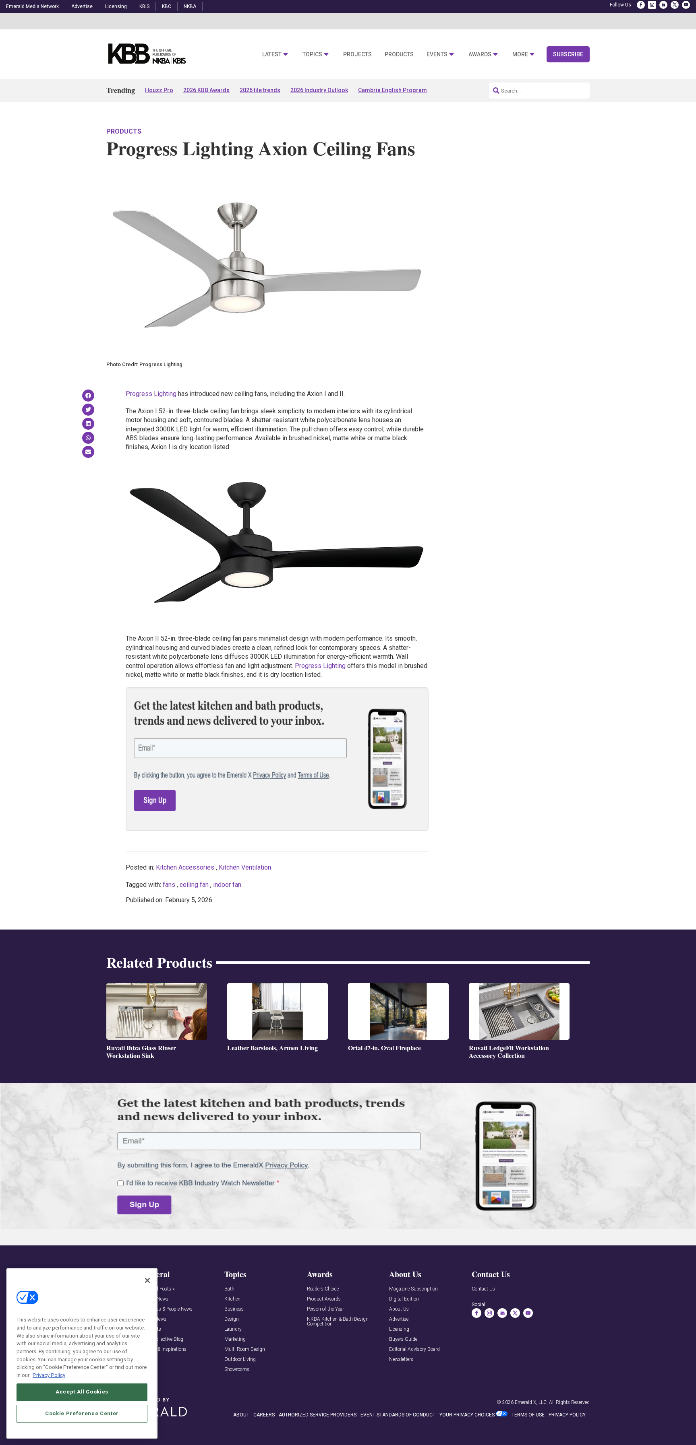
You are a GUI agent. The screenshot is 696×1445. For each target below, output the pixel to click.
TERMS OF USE (528, 1415)
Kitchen (232, 1299)
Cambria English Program (392, 90)
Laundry (233, 1329)
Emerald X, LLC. (531, 1402)
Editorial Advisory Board (414, 1349)
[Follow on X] (675, 5)
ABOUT (241, 1415)
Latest (272, 55)
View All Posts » (158, 1289)
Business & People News (167, 1309)
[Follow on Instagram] (652, 5)
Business (234, 1309)
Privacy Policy (49, 1375)
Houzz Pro (159, 90)
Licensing (116, 6)
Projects (357, 55)
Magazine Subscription (413, 1289)
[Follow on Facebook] (641, 5)
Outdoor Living (240, 1359)
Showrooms (236, 1369)
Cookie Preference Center (82, 1413)
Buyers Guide (403, 1339)
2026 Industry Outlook (319, 90)
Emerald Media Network (32, 6)
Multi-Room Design (244, 1349)
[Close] (147, 1280)
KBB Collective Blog (162, 1339)
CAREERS (264, 1415)
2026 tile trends (260, 90)
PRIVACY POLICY (567, 1415)
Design (231, 1319)
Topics (312, 55)
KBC (166, 6)
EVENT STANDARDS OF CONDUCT (397, 1415)
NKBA (190, 6)
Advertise (82, 6)
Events (437, 55)
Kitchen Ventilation (245, 867)
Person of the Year (325, 1309)
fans (169, 884)
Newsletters (401, 1359)
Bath (229, 1289)
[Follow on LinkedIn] (663, 5)
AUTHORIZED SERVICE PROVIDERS (317, 1415)
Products (399, 55)
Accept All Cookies (82, 1392)
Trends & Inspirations (164, 1349)
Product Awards (324, 1299)
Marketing (235, 1339)
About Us (399, 1309)
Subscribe (568, 54)
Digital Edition (404, 1299)
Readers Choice (323, 1289)
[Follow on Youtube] (686, 5)
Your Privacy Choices (467, 1415)
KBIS (144, 6)
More (520, 55)
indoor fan (227, 884)
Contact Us (483, 1289)
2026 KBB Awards (206, 90)
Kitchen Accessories (185, 867)
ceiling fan (194, 884)
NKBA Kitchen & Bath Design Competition (338, 1322)
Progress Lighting (151, 394)
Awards (479, 55)
